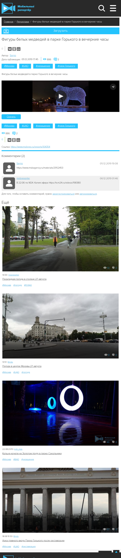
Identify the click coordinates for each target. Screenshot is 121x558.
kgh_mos (18, 449)
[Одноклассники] (14, 49)
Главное (8, 21)
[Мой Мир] (18, 49)
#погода (17, 285)
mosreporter (14, 275)
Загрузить (60, 31)
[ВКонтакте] (10, 49)
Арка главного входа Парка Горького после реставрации (33, 540)
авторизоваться (88, 193)
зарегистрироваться (63, 193)
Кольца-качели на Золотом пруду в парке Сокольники (32, 453)
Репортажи (23, 21)
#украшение (43, 65)
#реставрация (29, 546)
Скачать (11, 116)
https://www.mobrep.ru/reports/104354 (30, 146)
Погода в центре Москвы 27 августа (21, 366)
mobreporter (23, 178)
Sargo (13, 55)
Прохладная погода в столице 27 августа (24, 279)
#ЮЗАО (28, 285)
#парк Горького (66, 65)
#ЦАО (25, 65)
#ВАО (16, 459)
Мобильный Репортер (18, 8)
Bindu (10, 362)
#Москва (9, 65)
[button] (60, 96)
